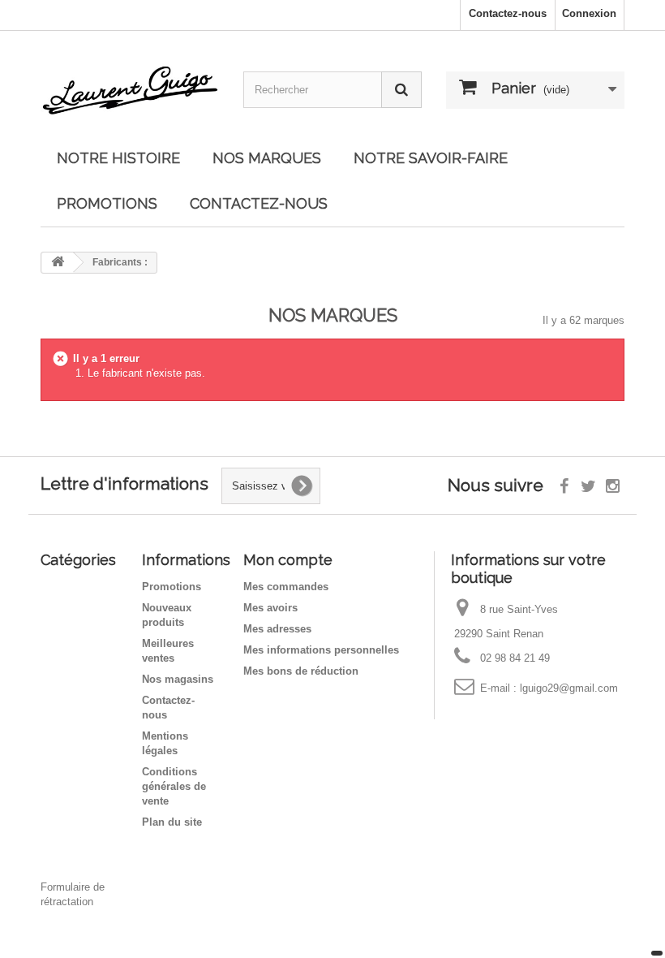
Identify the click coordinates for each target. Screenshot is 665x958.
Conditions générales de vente (174, 786)
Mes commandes (285, 586)
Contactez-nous (508, 13)
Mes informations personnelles (321, 650)
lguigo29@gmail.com (569, 688)
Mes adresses (277, 629)
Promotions (171, 586)
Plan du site (172, 822)
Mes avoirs (270, 608)
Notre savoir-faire (431, 157)
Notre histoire (118, 157)
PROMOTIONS (107, 203)
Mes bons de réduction (300, 671)
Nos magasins (177, 679)
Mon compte (287, 559)
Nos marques (266, 157)
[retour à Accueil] (57, 262)
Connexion (589, 13)
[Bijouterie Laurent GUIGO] (130, 89)
